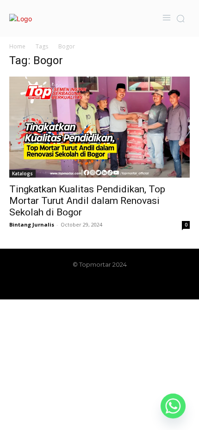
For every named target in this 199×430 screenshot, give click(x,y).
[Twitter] (115, 284)
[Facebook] (68, 284)
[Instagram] (83, 284)
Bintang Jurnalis (31, 224)
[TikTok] (99, 284)
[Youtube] (131, 284)
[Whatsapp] (173, 406)
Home (17, 46)
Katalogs (22, 173)
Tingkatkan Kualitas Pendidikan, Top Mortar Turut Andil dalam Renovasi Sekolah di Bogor (87, 201)
